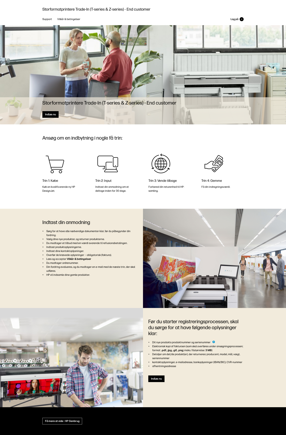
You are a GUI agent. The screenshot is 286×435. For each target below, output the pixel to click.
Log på (234, 19)
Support (47, 19)
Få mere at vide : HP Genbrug (62, 421)
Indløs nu (50, 114)
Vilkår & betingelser (68, 19)
